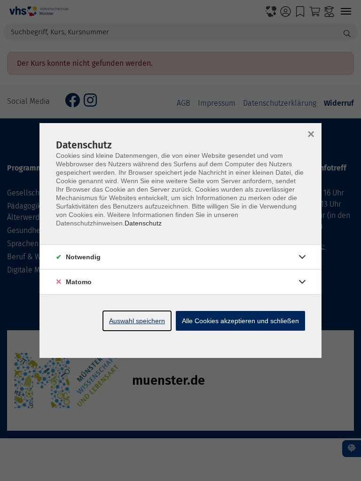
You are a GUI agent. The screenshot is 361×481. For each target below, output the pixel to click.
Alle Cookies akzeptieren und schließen (240, 321)
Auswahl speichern (137, 321)
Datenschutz (143, 223)
